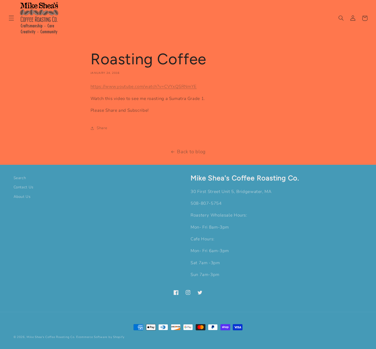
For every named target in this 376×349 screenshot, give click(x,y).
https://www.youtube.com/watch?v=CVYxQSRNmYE (144, 86)
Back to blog (191, 151)
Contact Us (24, 187)
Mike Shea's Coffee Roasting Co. (51, 337)
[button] (11, 18)
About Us (22, 196)
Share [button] (102, 127)
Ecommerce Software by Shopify (100, 337)
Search (20, 177)
